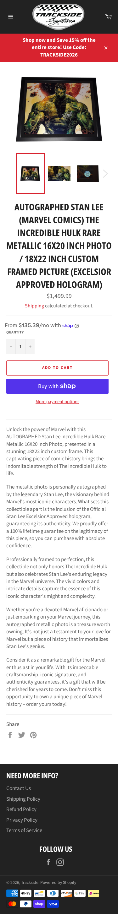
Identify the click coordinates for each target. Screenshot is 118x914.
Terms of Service (24, 830)
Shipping (34, 305)
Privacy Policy (21, 820)
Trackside (29, 882)
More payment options (57, 402)
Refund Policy (21, 809)
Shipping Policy (23, 799)
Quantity (15, 332)
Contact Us (18, 788)
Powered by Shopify (58, 882)
